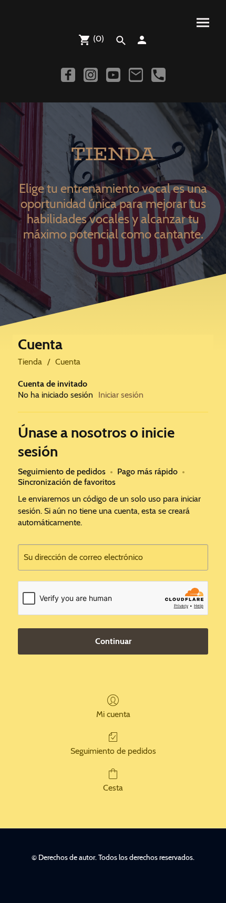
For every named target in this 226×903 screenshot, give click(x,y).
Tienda (30, 362)
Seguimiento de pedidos (113, 751)
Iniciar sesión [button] (120, 395)
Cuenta (67, 362)
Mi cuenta (113, 714)
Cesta (113, 788)
